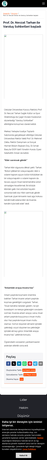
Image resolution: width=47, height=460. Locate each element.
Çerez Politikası (29, 449)
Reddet (40, 438)
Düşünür (14, 13)
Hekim (23, 408)
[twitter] (14, 363)
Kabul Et (23, 455)
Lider (23, 400)
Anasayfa (6, 13)
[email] (40, 363)
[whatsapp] (24, 363)
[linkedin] (19, 363)
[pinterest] (30, 363)
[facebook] (8, 363)
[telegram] (35, 363)
